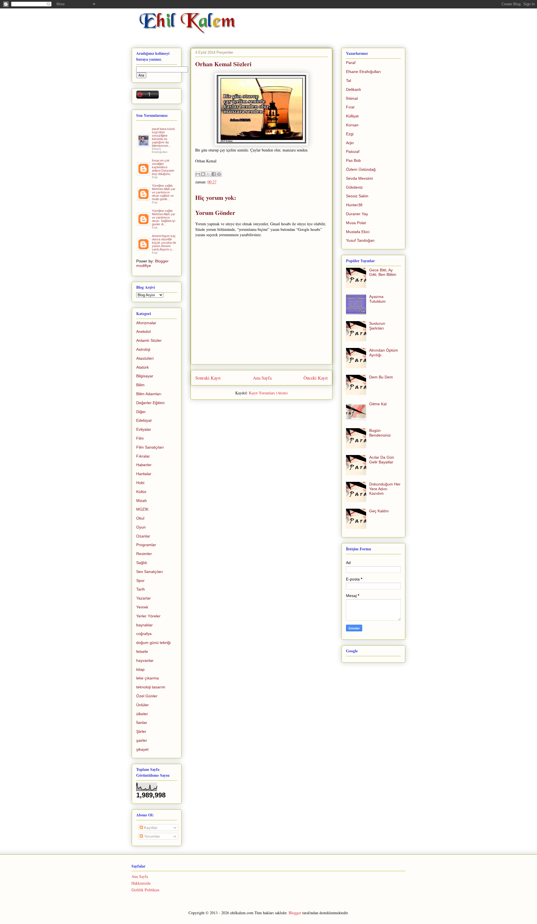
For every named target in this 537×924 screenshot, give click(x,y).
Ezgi (350, 134)
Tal (348, 80)
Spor (140, 580)
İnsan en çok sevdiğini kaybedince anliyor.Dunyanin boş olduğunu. (163, 167)
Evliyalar (143, 429)
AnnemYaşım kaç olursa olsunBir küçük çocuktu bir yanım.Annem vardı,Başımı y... (164, 242)
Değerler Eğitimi (150, 403)
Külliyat (352, 116)
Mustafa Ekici (357, 231)
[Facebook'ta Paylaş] (213, 174)
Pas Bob (353, 160)
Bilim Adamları (148, 394)
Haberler (144, 465)
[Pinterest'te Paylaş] (219, 174)
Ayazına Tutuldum (377, 299)
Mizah (141, 500)
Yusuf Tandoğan (360, 240)
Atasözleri (145, 358)
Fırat (350, 107)
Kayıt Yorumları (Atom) (268, 392)
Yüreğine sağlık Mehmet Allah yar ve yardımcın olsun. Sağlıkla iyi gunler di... (163, 217)
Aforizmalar (146, 323)
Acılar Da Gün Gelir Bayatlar (381, 459)
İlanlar (141, 722)
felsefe (142, 651)
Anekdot (143, 331)
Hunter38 (354, 205)
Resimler (144, 553)
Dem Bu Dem (381, 377)
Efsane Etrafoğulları (363, 71)
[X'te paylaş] (208, 174)
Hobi (140, 482)
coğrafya (144, 633)
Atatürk (142, 367)
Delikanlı (353, 89)
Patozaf (352, 151)
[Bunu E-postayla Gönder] (198, 174)
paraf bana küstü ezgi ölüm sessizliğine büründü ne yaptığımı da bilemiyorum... (163, 137)
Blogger (295, 912)
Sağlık (141, 562)
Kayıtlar (150, 827)
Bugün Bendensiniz (380, 432)
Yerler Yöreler (148, 616)
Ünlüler (142, 705)
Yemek (142, 607)
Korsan (352, 125)
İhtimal (352, 98)
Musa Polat (356, 223)
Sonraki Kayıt (208, 378)
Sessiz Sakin (357, 196)
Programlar (146, 544)
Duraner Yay (357, 214)
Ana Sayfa (262, 378)
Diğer (141, 411)
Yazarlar (143, 598)
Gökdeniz (354, 187)
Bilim (140, 385)
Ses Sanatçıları (149, 571)
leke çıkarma (147, 678)
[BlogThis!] (203, 174)
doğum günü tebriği (153, 642)
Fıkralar (143, 456)
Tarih (140, 589)
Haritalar (143, 474)
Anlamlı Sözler (149, 340)
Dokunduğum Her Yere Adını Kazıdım (385, 489)
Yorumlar (151, 836)
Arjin (350, 143)
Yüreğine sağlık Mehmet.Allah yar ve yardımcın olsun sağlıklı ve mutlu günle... (163, 192)
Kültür (141, 491)
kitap (140, 669)
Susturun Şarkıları (377, 325)
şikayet (142, 749)
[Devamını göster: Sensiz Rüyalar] (144, 198)
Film (140, 438)
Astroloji (143, 349)
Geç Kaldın (379, 511)
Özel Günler (146, 696)
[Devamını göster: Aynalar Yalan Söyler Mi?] (144, 173)
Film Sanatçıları (150, 447)
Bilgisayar (144, 376)
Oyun (141, 527)
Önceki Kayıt (315, 378)
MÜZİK (142, 509)
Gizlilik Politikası (145, 889)
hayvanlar (145, 660)
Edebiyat (144, 420)
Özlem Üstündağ (361, 169)
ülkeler (142, 714)
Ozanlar (143, 536)
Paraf (350, 62)
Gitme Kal (378, 404)
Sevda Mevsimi (359, 178)
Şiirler (141, 731)
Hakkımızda (140, 883)
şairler (141, 740)
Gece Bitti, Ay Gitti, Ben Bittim (382, 272)
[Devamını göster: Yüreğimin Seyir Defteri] (144, 144)
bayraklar (144, 625)
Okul (140, 518)
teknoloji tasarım (150, 687)
